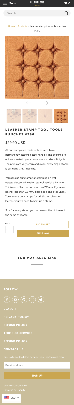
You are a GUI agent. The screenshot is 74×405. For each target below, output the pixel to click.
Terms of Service (18, 333)
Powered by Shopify (14, 390)
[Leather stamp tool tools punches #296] (37, 67)
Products (22, 26)
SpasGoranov (19, 385)
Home (11, 26)
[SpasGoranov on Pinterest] (25, 299)
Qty (7, 223)
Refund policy (16, 325)
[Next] (46, 102)
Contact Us (13, 349)
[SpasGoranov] (37, 3)
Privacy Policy (16, 317)
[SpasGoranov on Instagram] (33, 299)
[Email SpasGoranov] (42, 299)
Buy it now (43, 233)
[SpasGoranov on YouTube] (16, 299)
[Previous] (28, 102)
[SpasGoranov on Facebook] (8, 299)
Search (10, 308)
